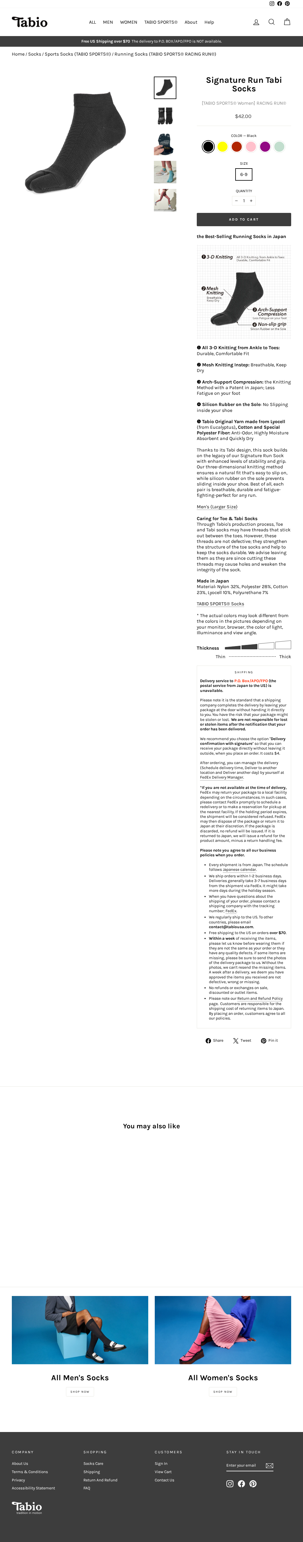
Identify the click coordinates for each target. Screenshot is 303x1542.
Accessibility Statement (33, 1488)
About (191, 22)
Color (244, 135)
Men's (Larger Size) (217, 506)
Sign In (161, 1463)
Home (18, 54)
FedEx (230, 911)
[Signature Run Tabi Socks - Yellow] (24, 1202)
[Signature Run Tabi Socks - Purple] (48, 1202)
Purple (265, 147)
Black (208, 147)
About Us (20, 1463)
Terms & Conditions (30, 1472)
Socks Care (93, 1463)
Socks (34, 54)
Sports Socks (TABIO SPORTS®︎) (78, 54)
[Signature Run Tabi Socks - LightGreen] (56, 1202)
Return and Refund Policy (260, 998)
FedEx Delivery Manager (221, 777)
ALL (92, 22)
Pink (251, 147)
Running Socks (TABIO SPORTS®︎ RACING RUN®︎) (165, 54)
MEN (108, 22)
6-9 (243, 174)
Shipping (91, 1472)
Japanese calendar (239, 869)
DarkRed (237, 147)
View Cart (163, 1472)
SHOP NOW (80, 1392)
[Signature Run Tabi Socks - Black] (16, 1202)
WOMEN (128, 22)
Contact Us (164, 1480)
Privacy (18, 1480)
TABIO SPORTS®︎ (161, 22)
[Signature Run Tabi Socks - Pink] (40, 1202)
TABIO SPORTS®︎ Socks (220, 603)
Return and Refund (100, 1480)
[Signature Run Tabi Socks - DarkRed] (32, 1202)
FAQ (86, 1488)
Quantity (244, 191)
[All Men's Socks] (80, 1330)
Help (209, 22)
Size (244, 163)
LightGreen (279, 147)
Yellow (222, 147)
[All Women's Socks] (223, 1330)
